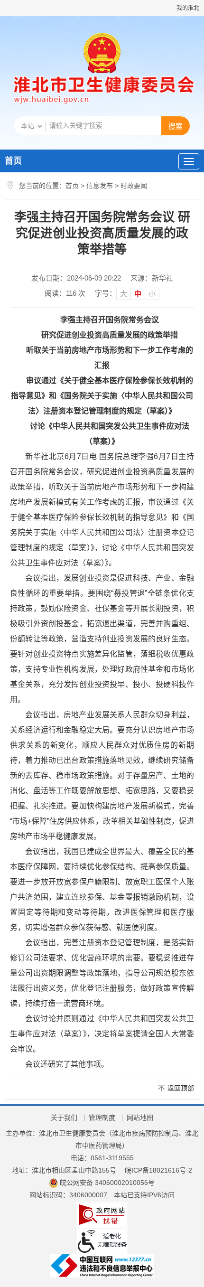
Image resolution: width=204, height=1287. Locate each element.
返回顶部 (180, 1088)
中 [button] (137, 294)
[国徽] (102, 54)
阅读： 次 (65, 293)
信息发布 (99, 185)
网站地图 (140, 1117)
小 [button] (152, 294)
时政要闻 (134, 185)
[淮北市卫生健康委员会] (102, 91)
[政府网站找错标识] (102, 1214)
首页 (13, 161)
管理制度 (102, 1117)
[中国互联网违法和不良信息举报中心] (102, 1264)
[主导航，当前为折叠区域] (188, 161)
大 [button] (123, 294)
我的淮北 (187, 8)
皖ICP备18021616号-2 (158, 1170)
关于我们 (64, 1117)
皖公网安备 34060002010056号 (107, 1182)
